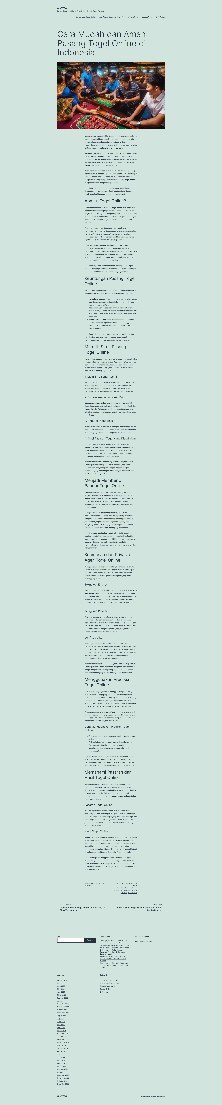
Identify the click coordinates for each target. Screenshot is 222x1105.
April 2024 (61, 1063)
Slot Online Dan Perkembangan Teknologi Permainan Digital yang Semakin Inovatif (112, 952)
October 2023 (62, 1081)
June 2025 (61, 1022)
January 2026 (62, 1001)
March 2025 (61, 1031)
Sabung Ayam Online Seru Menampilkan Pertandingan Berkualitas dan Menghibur (115, 946)
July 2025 (60, 1019)
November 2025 (63, 1007)
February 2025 (62, 1033)
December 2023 (63, 1075)
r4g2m (89, 885)
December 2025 (63, 1004)
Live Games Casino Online (109, 17)
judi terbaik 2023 (125, 890)
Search (60, 936)
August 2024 (62, 1051)
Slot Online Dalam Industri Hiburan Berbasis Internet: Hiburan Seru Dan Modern (113, 958)
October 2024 (62, 1045)
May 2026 (61, 989)
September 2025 (63, 1013)
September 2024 (63, 1048)
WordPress (160, 1096)
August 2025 (62, 1016)
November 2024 (63, 1042)
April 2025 (61, 1028)
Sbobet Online (147, 17)
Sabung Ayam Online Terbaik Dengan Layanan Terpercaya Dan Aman (113, 942)
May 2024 (61, 1060)
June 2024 (61, 1057)
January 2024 (62, 1072)
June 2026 (61, 986)
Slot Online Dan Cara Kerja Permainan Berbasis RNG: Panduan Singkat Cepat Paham (114, 965)
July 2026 (60, 983)
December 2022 (63, 1084)
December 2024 (63, 1039)
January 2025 (62, 1036)
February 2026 (62, 998)
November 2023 (63, 1078)
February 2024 (62, 1069)
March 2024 (61, 1066)
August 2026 (62, 980)
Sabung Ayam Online (130, 17)
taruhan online (132, 893)
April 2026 (61, 992)
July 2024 (61, 1054)
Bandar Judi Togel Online (86, 17)
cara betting (126, 888)
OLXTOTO (62, 8)
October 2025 (62, 1010)
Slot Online (160, 17)
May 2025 (61, 1025)
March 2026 (61, 995)
